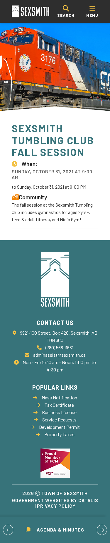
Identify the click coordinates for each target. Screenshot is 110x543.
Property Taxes (59, 434)
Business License (59, 412)
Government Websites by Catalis (55, 500)
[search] (66, 11)
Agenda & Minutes (60, 529)
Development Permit (59, 427)
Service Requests (59, 419)
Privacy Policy (56, 506)
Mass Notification (59, 397)
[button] (8, 530)
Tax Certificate (59, 405)
